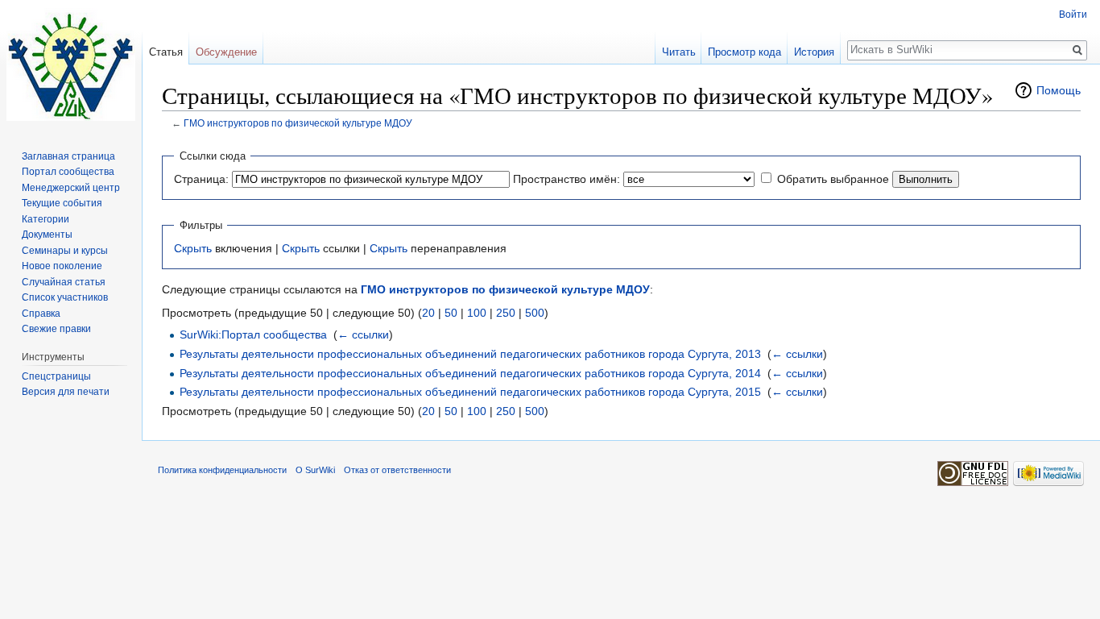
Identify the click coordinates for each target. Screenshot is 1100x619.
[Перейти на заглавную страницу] (70, 64)
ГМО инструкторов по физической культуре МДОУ (298, 123)
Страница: (201, 178)
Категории (45, 219)
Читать (679, 52)
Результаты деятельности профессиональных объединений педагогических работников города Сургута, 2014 (470, 373)
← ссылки (363, 334)
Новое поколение (62, 266)
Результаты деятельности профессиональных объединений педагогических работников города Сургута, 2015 (470, 391)
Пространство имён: (566, 178)
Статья (166, 52)
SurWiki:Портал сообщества (253, 334)
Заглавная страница (68, 156)
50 (451, 312)
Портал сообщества (68, 171)
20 (428, 312)
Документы (47, 234)
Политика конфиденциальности (222, 470)
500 (534, 312)
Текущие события (62, 203)
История (814, 52)
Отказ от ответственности (397, 470)
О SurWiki (315, 470)
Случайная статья (63, 282)
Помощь (1058, 90)
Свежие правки (56, 328)
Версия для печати (66, 391)
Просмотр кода (744, 52)
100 (476, 312)
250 (505, 312)
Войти (1073, 14)
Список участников (65, 297)
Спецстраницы (56, 376)
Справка (41, 313)
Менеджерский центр (71, 187)
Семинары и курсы (65, 250)
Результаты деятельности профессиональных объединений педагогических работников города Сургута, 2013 (470, 353)
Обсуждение (226, 52)
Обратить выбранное (833, 178)
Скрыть (193, 248)
